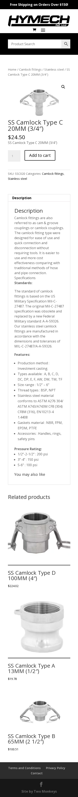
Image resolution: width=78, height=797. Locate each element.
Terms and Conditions (24, 768)
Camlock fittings (30, 69)
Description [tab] (21, 198)
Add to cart (40, 155)
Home (12, 69)
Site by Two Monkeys (39, 791)
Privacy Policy (55, 768)
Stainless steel (54, 69)
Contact (37, 773)
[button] (63, 87)
